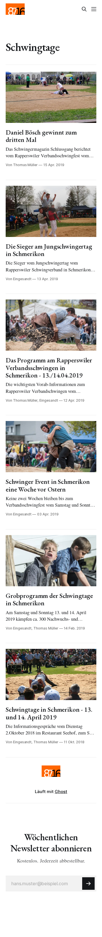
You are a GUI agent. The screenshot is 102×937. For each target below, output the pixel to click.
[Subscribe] (88, 883)
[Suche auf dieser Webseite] (84, 9)
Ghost (61, 791)
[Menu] (93, 9)
